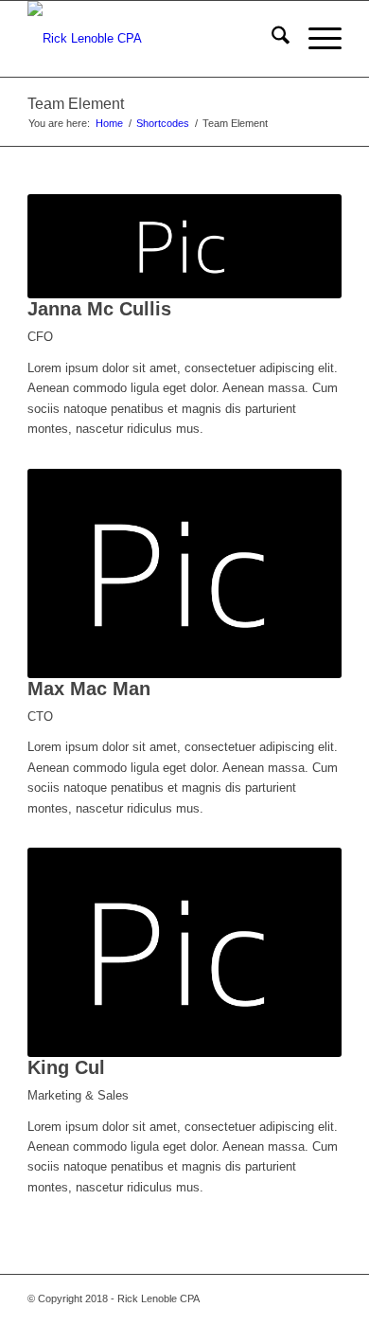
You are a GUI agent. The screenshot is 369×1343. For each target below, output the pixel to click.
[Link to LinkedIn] (327, 1319)
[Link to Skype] (242, 1319)
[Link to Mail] (270, 1319)
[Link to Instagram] (299, 1319)
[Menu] (316, 39)
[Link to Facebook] (185, 1319)
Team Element (75, 104)
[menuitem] (271, 39)
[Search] (271, 39)
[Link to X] (214, 1319)
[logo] (152, 39)
